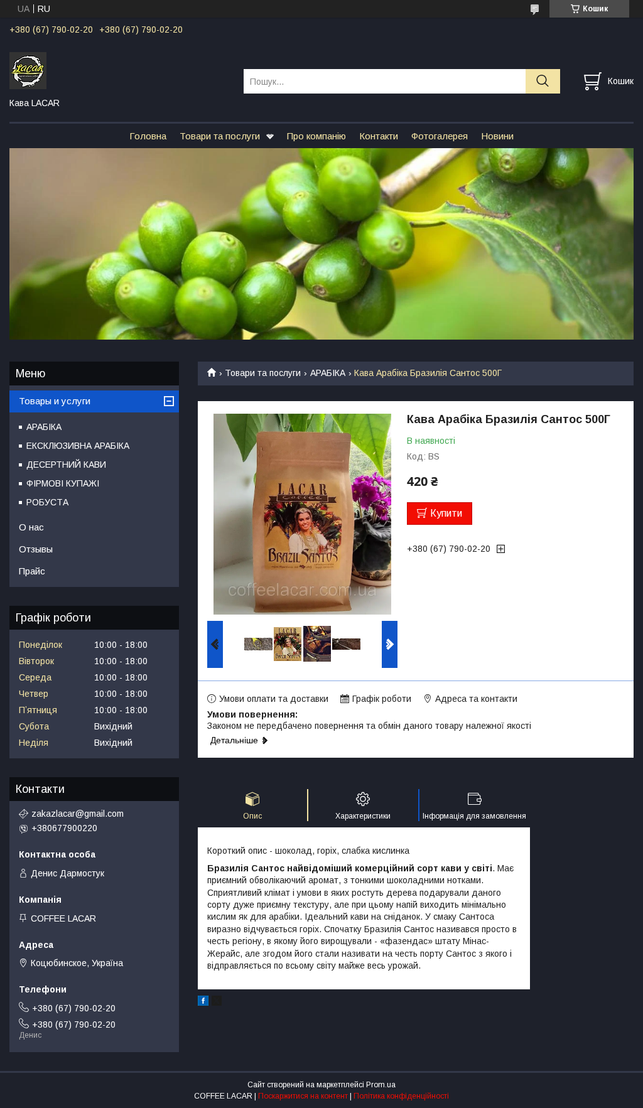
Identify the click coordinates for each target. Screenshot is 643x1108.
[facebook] (203, 1003)
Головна (147, 136)
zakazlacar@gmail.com (77, 814)
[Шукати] (543, 81)
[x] (217, 1003)
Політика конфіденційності (401, 1096)
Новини (497, 136)
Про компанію (316, 136)
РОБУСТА (47, 502)
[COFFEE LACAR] (118, 70)
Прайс (32, 571)
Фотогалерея (439, 136)
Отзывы (36, 549)
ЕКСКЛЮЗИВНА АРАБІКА (77, 446)
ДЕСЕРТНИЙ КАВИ (66, 465)
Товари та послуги (220, 136)
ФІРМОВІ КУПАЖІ (62, 483)
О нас (31, 527)
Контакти (378, 136)
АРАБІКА (327, 373)
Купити (446, 513)
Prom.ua (381, 1084)
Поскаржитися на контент (303, 1096)
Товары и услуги (54, 400)
